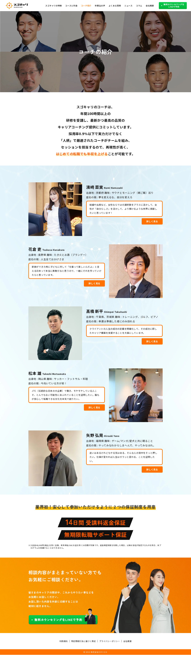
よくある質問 (115, 5)
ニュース (128, 5)
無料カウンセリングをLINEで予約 (174, 5)
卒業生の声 (100, 5)
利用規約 (63, 641)
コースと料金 (71, 5)
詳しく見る (152, 221)
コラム (139, 5)
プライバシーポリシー (109, 641)
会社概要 (150, 5)
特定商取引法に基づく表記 (83, 641)
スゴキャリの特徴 (53, 5)
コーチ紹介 (86, 5)
